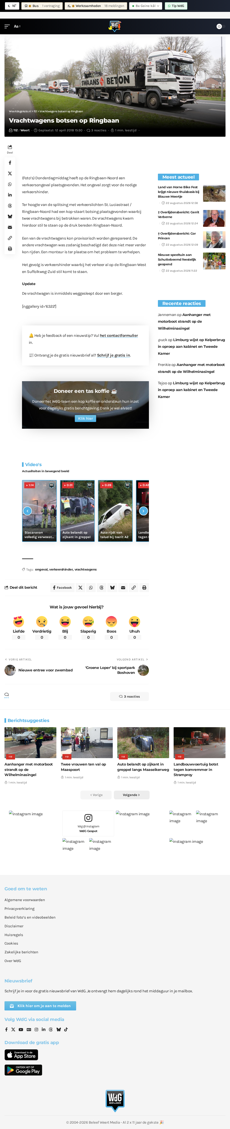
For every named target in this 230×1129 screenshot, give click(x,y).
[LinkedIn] (43, 1030)
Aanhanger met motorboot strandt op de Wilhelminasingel (184, 322)
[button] (8, 26)
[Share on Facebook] (9, 162)
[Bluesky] (59, 1030)
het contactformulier (119, 335)
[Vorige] (27, 510)
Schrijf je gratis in (113, 355)
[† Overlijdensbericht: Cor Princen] (214, 239)
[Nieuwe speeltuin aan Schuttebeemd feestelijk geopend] (214, 261)
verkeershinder (61, 569)
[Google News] (29, 1030)
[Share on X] (9, 173)
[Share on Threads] (9, 205)
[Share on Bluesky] (9, 216)
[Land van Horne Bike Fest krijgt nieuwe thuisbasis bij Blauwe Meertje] (214, 193)
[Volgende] (143, 510)
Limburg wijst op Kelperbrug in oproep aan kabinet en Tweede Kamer (191, 347)
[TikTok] (66, 1030)
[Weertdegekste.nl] (115, 26)
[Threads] (50, 1030)
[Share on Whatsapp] (9, 184)
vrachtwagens (86, 569)
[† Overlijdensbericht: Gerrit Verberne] (214, 218)
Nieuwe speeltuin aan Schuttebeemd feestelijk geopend (177, 259)
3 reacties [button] (132, 696)
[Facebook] (6, 1030)
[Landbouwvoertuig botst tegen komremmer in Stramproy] (200, 742)
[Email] (9, 227)
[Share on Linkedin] (9, 195)
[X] (13, 1030)
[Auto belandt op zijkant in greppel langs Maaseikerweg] (143, 742)
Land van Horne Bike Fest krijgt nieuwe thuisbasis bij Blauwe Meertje (178, 192)
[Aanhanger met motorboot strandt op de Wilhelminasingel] (30, 742)
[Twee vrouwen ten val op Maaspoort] (87, 742)
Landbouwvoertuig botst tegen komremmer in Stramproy (196, 769)
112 (15, 130)
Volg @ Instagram (88, 828)
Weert (25, 130)
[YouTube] (21, 1030)
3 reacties (98, 130)
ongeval (41, 569)
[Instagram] (36, 1030)
